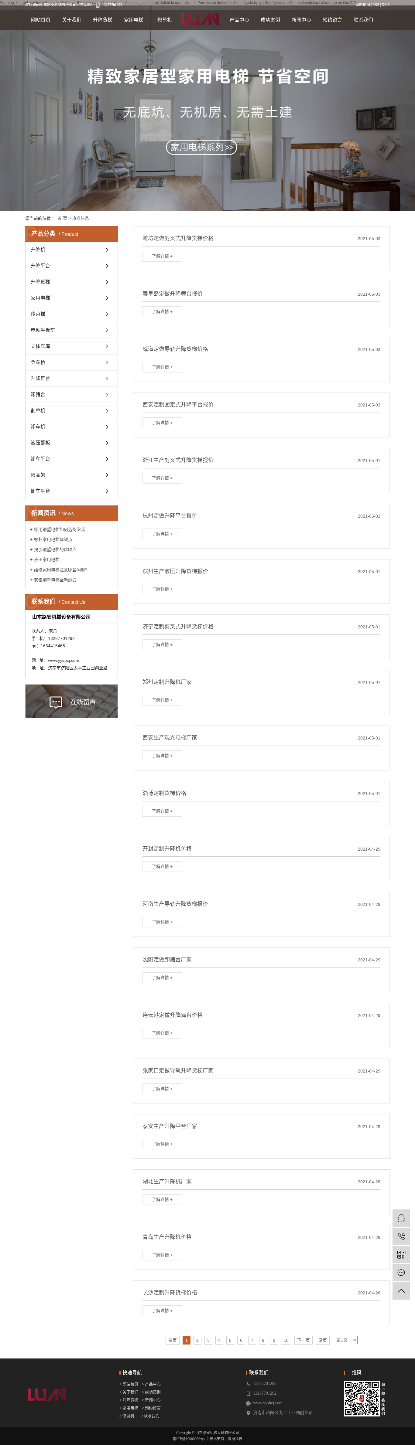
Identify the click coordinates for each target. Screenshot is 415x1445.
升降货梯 (102, 19)
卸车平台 (40, 458)
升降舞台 (40, 378)
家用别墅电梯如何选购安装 (59, 529)
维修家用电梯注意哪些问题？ (61, 569)
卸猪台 (38, 394)
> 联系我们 (150, 1415)
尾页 (322, 1340)
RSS (375, 5)
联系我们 (363, 19)
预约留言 (332, 19)
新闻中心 (301, 19)
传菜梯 (38, 314)
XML (386, 5)
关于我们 (71, 19)
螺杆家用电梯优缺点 (53, 539)
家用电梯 (133, 19)
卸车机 (38, 426)
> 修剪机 (126, 1415)
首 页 (62, 218)
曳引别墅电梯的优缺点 (55, 549)
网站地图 (362, 5)
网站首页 (40, 19)
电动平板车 (43, 330)
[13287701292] (401, 1236)
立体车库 (40, 346)
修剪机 (164, 19)
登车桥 (38, 362)
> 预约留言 (151, 1408)
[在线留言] (401, 1272)
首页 (172, 1340)
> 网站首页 (129, 1384)
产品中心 (239, 19)
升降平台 (40, 265)
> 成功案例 (151, 1392)
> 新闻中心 (150, 1400)
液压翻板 (40, 442)
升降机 (38, 249)
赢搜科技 (235, 1439)
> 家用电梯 (128, 1408)
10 (286, 1340)
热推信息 (80, 218)
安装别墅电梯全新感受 (55, 579)
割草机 (38, 410)
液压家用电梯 (47, 559)
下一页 (303, 1340)
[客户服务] (401, 1218)
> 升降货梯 (128, 1400)
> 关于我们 (128, 1392)
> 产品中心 (151, 1384)
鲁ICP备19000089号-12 (191, 1439)
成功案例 (270, 19)
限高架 (38, 475)
